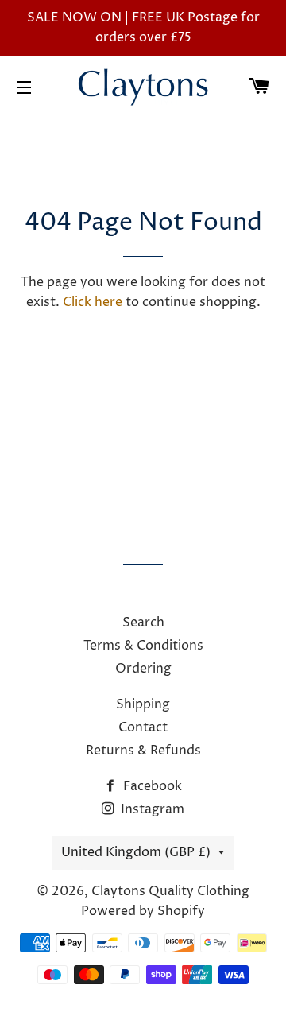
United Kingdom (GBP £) (136, 852)
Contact (143, 727)
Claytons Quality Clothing (170, 891)
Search (143, 622)
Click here (92, 302)
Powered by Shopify (143, 911)
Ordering (143, 668)
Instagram (151, 809)
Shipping (143, 704)
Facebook (151, 786)
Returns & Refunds (143, 750)
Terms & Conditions (143, 645)
